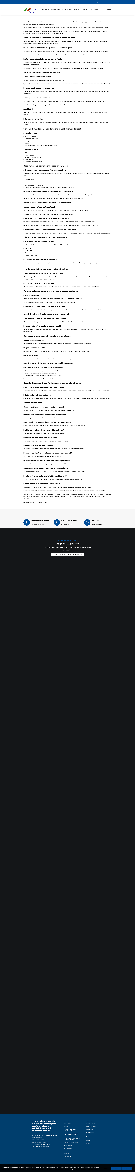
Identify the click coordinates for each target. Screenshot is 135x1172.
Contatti (69, 2)
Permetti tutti (127, 1168)
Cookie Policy (107, 2)
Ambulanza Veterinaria (72, 1142)
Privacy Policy (97, 2)
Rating (88, 1143)
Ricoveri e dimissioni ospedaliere (70, 1130)
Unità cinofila (68, 1145)
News (96, 9)
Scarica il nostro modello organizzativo (67, 554)
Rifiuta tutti (116, 1168)
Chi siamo (44, 9)
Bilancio (88, 1136)
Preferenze (106, 1168)
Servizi (76, 9)
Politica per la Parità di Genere (93, 1139)
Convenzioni (55, 9)
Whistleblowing (87, 2)
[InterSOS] (29, 9)
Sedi (90, 9)
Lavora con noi (77, 2)
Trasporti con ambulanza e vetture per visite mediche (72, 1134)
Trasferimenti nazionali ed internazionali (72, 1139)
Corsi (85, 9)
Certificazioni (67, 9)
